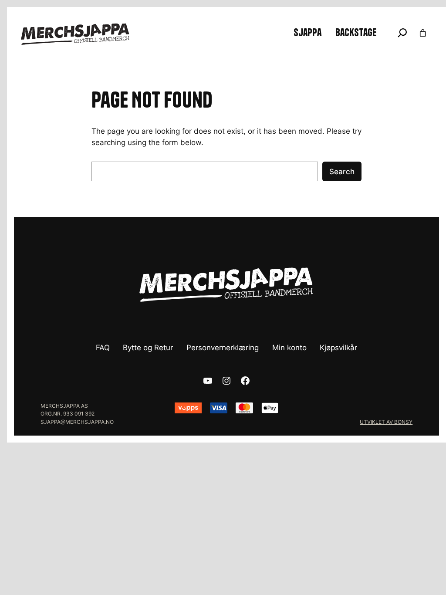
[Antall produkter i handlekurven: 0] (423, 33)
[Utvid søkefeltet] (403, 33)
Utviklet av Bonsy (386, 422)
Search (342, 171)
